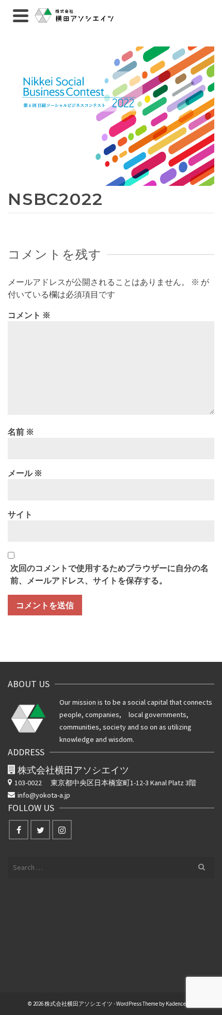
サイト (20, 514)
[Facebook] (18, 829)
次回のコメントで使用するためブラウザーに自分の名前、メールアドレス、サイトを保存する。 (109, 574)
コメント (29, 315)
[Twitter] (40, 829)
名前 (21, 431)
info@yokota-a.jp (44, 795)
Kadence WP (180, 1003)
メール (25, 473)
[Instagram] (62, 829)
